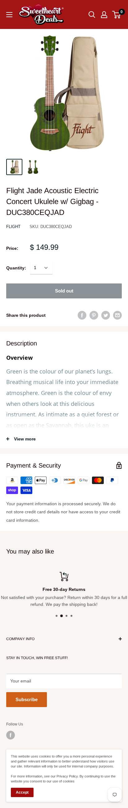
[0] (117, 14)
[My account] (104, 14)
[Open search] (92, 14)
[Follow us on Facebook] (10, 735)
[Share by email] (117, 315)
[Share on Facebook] (82, 315)
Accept (22, 792)
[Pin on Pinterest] (93, 315)
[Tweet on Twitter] (105, 315)
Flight (13, 226)
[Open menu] (9, 14)
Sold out (64, 290)
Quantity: (16, 267)
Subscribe (27, 699)
